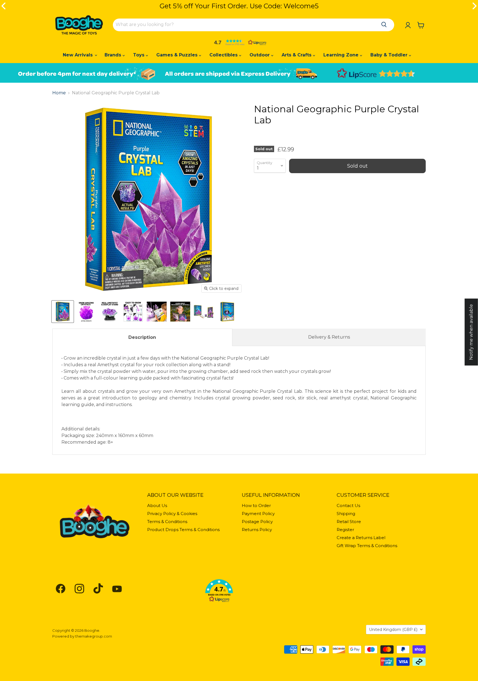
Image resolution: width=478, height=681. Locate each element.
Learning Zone (341, 55)
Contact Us (348, 505)
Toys (139, 55)
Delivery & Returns (329, 337)
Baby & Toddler (389, 55)
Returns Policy (257, 529)
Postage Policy (257, 521)
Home (59, 92)
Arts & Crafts (297, 55)
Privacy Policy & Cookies (172, 513)
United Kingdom (393, 629)
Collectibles (224, 55)
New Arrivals (78, 55)
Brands (114, 55)
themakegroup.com (93, 636)
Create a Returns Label (361, 537)
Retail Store (349, 521)
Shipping (346, 513)
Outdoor (260, 55)
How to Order (256, 505)
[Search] (383, 25)
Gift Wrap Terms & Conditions (367, 545)
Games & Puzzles (177, 55)
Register (345, 529)
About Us (157, 505)
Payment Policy (258, 513)
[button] (239, 42)
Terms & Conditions (167, 521)
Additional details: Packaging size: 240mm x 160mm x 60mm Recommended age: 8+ (239, 400)
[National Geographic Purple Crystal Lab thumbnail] (63, 312)
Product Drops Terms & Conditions (183, 529)
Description (142, 337)
